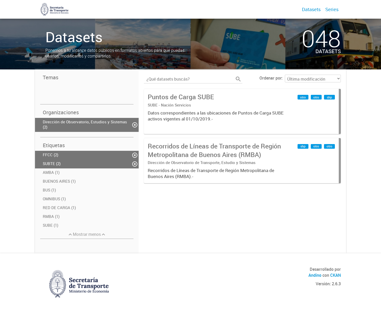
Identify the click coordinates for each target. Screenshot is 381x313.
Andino (314, 275)
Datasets (311, 9)
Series (331, 9)
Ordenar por (270, 78)
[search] (238, 79)
